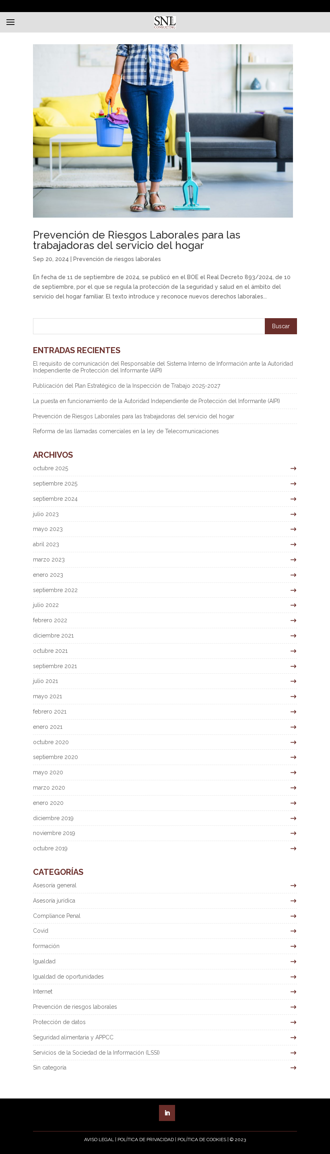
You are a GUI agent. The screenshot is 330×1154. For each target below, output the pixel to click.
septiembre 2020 (55, 757)
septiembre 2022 (55, 590)
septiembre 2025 (55, 483)
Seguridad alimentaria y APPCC (73, 1037)
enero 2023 (48, 575)
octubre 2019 (50, 848)
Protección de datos (59, 1022)
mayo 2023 (48, 529)
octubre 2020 (51, 742)
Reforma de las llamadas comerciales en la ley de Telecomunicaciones (126, 431)
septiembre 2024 (55, 499)
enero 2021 (47, 727)
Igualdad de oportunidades (68, 976)
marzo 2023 (49, 559)
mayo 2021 (47, 696)
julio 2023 (46, 514)
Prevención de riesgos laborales (117, 259)
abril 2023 (46, 544)
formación (46, 946)
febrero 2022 (50, 620)
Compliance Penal (56, 916)
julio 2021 (45, 681)
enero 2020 (48, 803)
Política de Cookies (201, 1139)
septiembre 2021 (55, 666)
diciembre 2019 (53, 818)
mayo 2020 (48, 772)
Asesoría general (54, 885)
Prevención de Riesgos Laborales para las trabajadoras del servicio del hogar (136, 240)
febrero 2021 (49, 711)
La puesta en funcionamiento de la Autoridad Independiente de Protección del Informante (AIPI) (156, 401)
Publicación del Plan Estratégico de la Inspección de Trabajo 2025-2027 (126, 386)
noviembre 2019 (54, 833)
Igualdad (44, 961)
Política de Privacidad (146, 1139)
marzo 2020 (49, 787)
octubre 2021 (50, 651)
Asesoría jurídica (54, 900)
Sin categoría (49, 1067)
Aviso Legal (99, 1139)
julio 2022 (46, 605)
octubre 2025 (50, 468)
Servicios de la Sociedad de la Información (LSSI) (96, 1052)
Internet (42, 991)
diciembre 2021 (53, 635)
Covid (40, 931)
